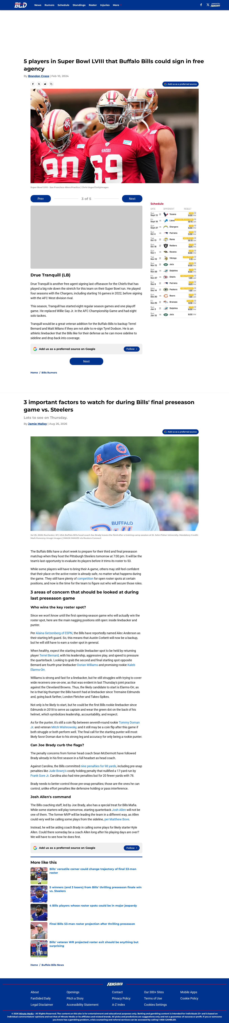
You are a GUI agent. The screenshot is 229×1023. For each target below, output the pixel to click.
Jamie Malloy (37, 423)
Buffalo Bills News (53, 964)
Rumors (49, 5)
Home (34, 372)
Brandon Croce (38, 76)
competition (85, 578)
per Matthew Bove (116, 819)
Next (132, 198)
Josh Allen (119, 810)
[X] (208, 4)
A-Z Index (118, 1004)
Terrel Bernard (49, 655)
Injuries (104, 5)
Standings (79, 5)
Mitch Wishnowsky (63, 727)
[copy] (51, 84)
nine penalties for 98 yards (98, 766)
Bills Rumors (49, 372)
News (37, 5)
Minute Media (26, 1013)
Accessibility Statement (82, 1004)
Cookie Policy (189, 998)
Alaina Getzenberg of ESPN (54, 633)
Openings (73, 992)
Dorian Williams (88, 665)
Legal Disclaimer (42, 1004)
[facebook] (201, 4)
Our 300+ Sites (154, 992)
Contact (117, 992)
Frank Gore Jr (39, 775)
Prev (41, 198)
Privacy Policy (121, 998)
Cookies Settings (155, 1004)
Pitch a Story (75, 998)
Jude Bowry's (58, 771)
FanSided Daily (41, 998)
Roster (93, 5)
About (35, 992)
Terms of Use (153, 998)
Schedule (63, 5)
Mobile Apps (188, 992)
